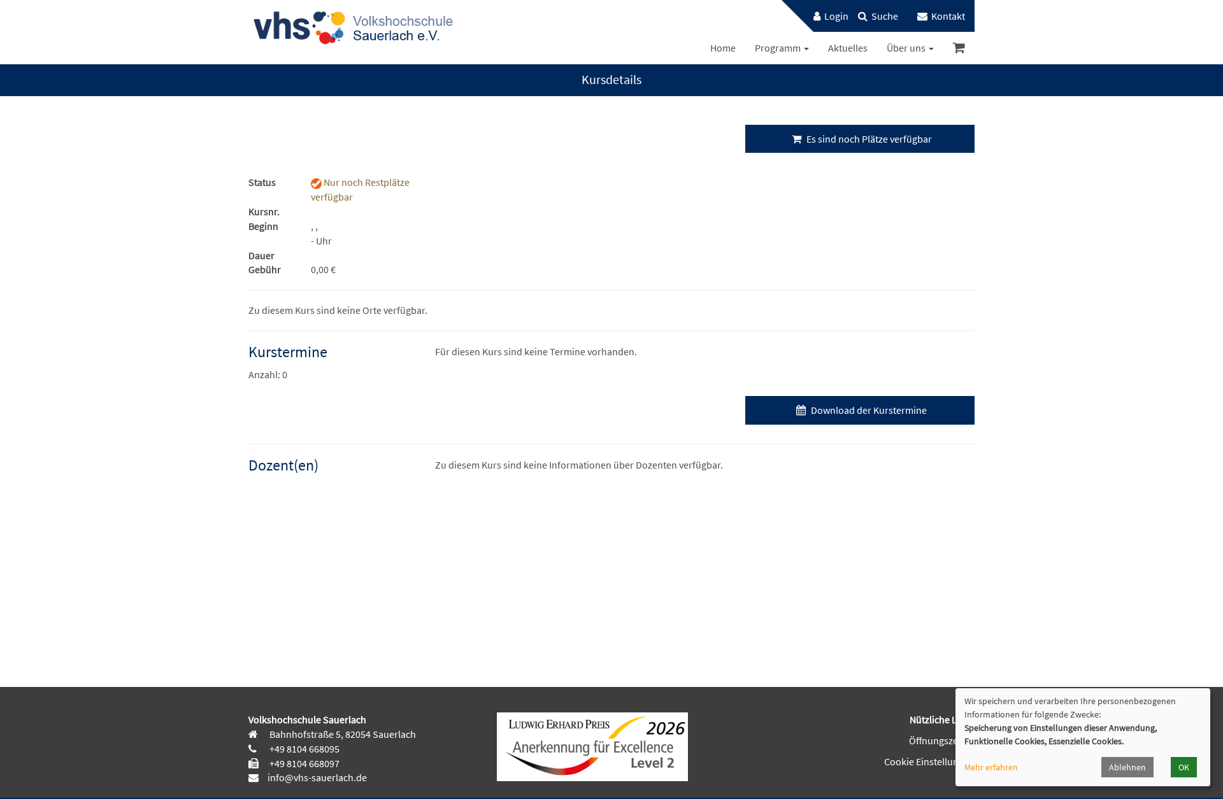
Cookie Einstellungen (929, 761)
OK (1183, 767)
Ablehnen (1127, 767)
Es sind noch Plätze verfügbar (868, 138)
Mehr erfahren (991, 767)
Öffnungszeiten (942, 740)
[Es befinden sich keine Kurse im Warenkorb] (959, 48)
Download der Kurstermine (868, 410)
